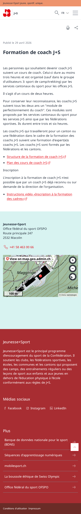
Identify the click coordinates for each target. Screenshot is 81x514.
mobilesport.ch (15, 466)
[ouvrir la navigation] (75, 13)
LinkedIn (60, 408)
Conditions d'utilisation (15, 508)
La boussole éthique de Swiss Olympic (32, 476)
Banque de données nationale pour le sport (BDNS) (36, 442)
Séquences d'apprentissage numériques (33, 455)
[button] (74, 447)
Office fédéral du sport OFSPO (26, 487)
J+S (16, 13)
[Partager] (76, 27)
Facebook (15, 408)
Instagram (38, 408)
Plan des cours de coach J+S (27, 163)
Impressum (34, 508)
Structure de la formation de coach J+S (35, 157)
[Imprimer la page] (68, 27)
